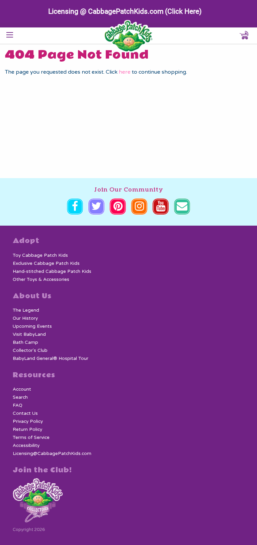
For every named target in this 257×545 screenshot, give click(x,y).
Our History (25, 318)
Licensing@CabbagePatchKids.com (52, 453)
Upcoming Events (32, 326)
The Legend (26, 310)
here (125, 72)
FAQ (17, 405)
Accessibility (26, 445)
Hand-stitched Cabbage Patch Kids (52, 271)
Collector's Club (30, 350)
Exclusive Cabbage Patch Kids (46, 263)
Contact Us (25, 413)
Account (22, 389)
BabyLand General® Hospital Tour (50, 358)
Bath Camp (25, 342)
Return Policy (27, 429)
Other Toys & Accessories (41, 279)
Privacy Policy (28, 421)
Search (20, 397)
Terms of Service (31, 437)
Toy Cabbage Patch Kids (40, 255)
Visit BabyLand (29, 334)
